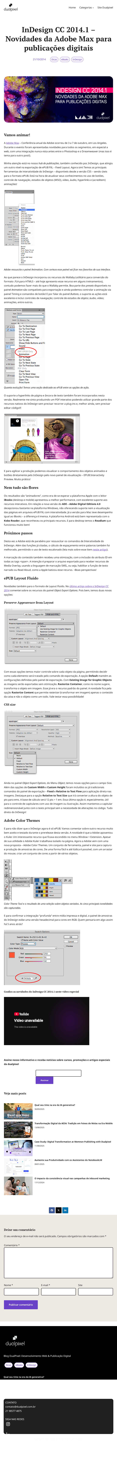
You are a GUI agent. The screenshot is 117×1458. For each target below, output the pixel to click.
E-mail (45, 1285)
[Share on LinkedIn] (65, 1210)
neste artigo (100, 549)
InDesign (77, 59)
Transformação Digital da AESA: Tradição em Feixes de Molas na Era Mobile (74, 1123)
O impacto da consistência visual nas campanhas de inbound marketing (72, 1178)
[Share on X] (59, 1210)
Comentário (12, 1245)
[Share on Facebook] (52, 1210)
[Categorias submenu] (93, 7)
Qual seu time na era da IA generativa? (55, 1105)
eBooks (64, 59)
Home (72, 7)
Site (80, 1285)
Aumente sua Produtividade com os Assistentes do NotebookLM (68, 1160)
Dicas (54, 59)
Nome (8, 1285)
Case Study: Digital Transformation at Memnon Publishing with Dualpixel (73, 1141)
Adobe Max (12, 143)
